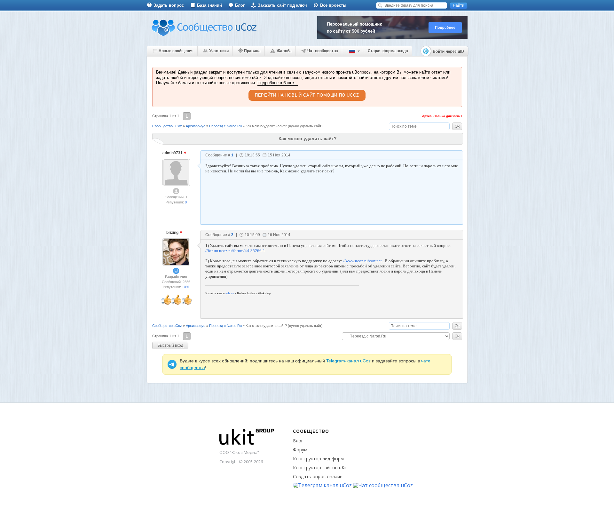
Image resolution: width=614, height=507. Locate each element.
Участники (219, 51)
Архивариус (195, 126)
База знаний (209, 5)
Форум (300, 450)
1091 (186, 287)
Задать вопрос (169, 5)
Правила (252, 51)
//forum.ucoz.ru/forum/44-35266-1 (235, 250)
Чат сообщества (322, 51)
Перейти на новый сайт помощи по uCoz (307, 95)
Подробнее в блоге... (277, 82)
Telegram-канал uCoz (348, 360)
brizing (172, 232)
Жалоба (284, 51)
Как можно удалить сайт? (266, 126)
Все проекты (333, 5)
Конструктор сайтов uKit (320, 467)
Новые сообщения (176, 51)
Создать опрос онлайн (317, 476)
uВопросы (361, 72)
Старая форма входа (388, 51)
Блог (240, 5)
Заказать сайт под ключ (282, 5)
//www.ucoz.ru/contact (362, 260)
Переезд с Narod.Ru (225, 126)
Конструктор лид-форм (318, 459)
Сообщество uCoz (167, 126)
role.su (229, 293)
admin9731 (173, 153)
